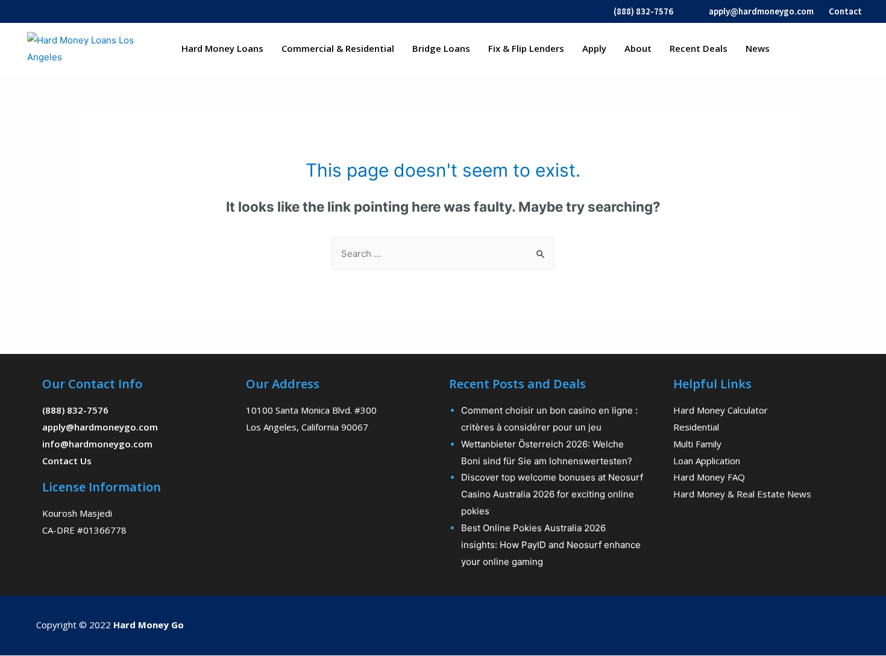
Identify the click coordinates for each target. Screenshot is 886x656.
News (758, 48)
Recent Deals (698, 48)
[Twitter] (761, 623)
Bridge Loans (441, 48)
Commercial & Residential (337, 48)
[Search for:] (443, 253)
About (638, 48)
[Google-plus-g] (802, 623)
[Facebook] (719, 623)
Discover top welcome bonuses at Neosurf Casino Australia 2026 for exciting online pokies (552, 494)
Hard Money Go (148, 625)
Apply (594, 48)
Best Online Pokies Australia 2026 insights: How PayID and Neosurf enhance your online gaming (551, 544)
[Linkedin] (844, 623)
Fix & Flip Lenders (526, 48)
